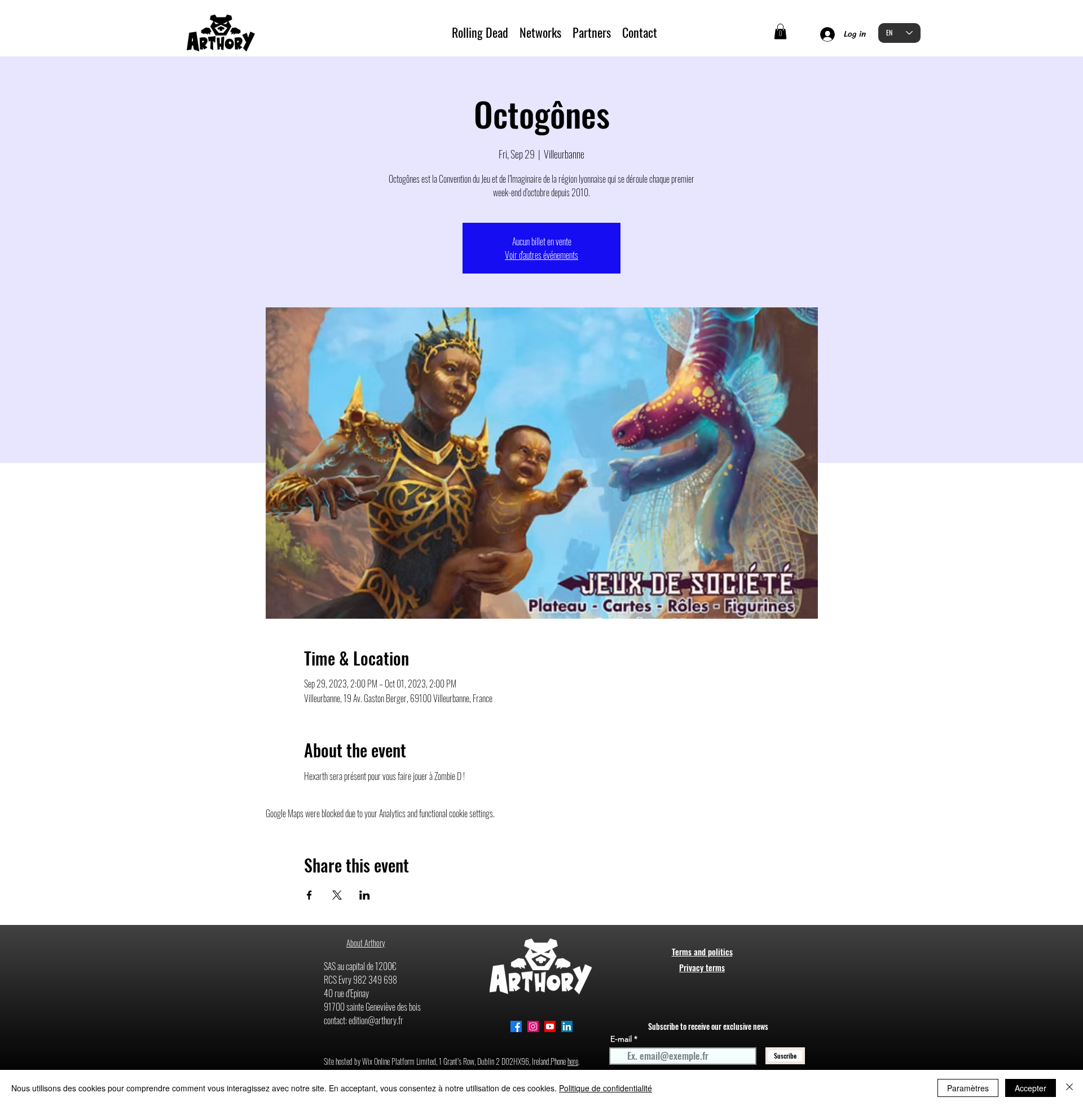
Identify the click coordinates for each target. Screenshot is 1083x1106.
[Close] (1069, 1088)
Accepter (1030, 1088)
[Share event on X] (337, 895)
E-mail (621, 1039)
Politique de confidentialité (605, 1088)
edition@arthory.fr (376, 1020)
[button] (780, 31)
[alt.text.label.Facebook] (516, 1026)
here (572, 1061)
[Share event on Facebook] (309, 895)
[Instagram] (533, 1026)
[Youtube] (550, 1026)
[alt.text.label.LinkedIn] (567, 1026)
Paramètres (968, 1088)
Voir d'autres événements (541, 255)
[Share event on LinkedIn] (364, 895)
